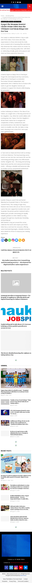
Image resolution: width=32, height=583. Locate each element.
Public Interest (17, 21)
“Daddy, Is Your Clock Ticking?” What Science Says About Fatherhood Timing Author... (20, 401)
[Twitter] (11, 567)
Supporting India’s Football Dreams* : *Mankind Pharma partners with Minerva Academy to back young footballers (14, 391)
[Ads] (16, 360)
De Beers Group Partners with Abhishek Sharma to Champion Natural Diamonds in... (19, 433)
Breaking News (4, 21)
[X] (6, 240)
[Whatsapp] (9, 240)
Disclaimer (4, 581)
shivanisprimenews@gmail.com (19, 562)
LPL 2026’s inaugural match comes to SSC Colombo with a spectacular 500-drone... (20, 412)
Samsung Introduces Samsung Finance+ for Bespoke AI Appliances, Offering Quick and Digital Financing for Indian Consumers (15, 297)
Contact (26, 579)
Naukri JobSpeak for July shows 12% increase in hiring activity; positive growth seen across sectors (16, 326)
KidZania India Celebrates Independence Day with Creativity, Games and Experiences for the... (20, 507)
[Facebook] (2, 240)
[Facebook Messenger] (16, 240)
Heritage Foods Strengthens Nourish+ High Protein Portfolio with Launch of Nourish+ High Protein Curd (16, 477)
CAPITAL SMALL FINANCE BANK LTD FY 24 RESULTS (16, 251)
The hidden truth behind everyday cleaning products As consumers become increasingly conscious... (20, 486)
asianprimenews (6, 33)
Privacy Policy (12, 581)
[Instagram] (13, 240)
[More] (23, 240)
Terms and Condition (23, 581)
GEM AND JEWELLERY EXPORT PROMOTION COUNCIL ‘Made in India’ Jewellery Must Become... (19, 518)
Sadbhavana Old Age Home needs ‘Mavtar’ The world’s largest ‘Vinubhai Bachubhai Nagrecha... (19, 422)
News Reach (23, 575)
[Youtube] (21, 567)
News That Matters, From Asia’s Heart (12, 579)
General (11, 21)
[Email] (26, 567)
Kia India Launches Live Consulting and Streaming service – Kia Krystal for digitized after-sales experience (16, 262)
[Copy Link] (20, 240)
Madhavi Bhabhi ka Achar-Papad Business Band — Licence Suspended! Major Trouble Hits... (19, 497)
